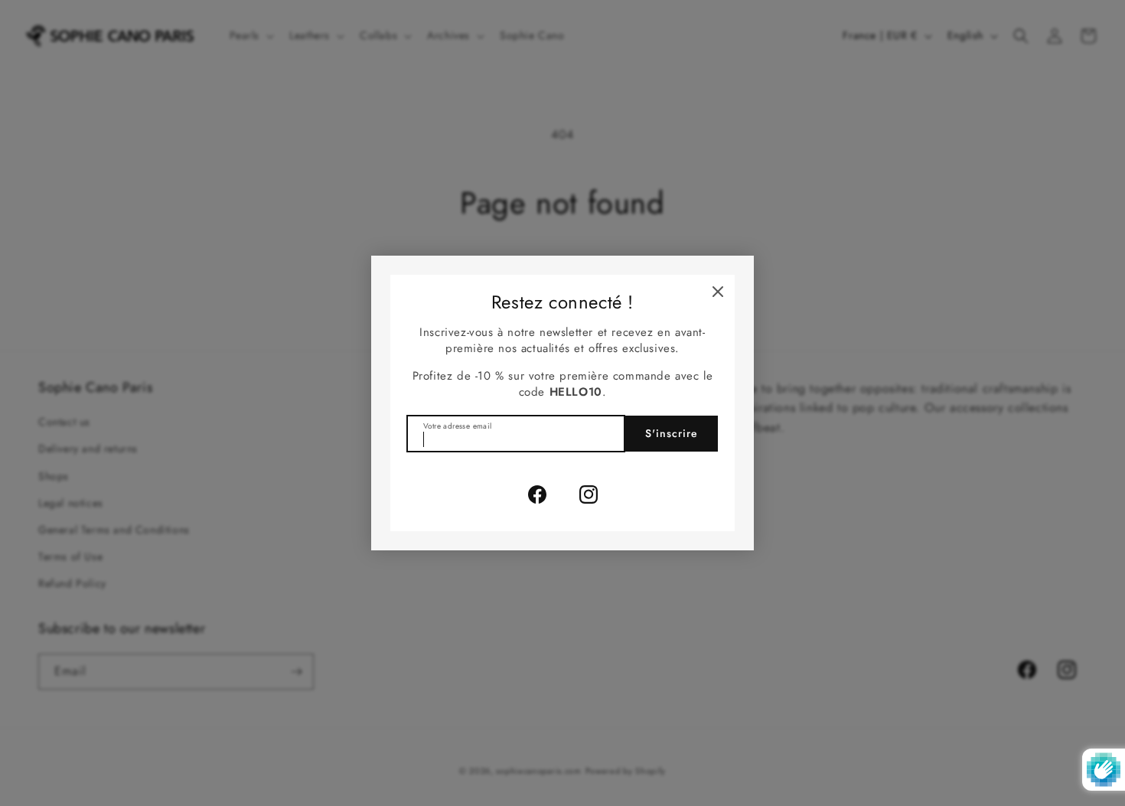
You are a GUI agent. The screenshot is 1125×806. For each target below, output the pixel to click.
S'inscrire (671, 433)
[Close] (718, 292)
